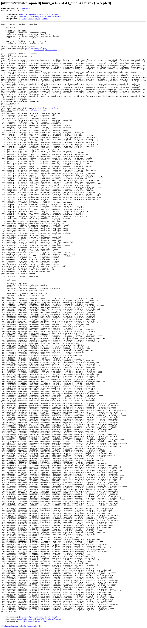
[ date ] (24, 19)
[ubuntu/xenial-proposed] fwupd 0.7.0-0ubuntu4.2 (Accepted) (39, 17)
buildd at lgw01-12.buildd (45, 50)
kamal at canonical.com (21, 9)
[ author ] (45, 19)
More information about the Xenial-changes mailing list (21, 626)
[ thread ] (30, 19)
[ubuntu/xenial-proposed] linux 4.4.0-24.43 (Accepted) (39, 14)
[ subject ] (37, 19)
